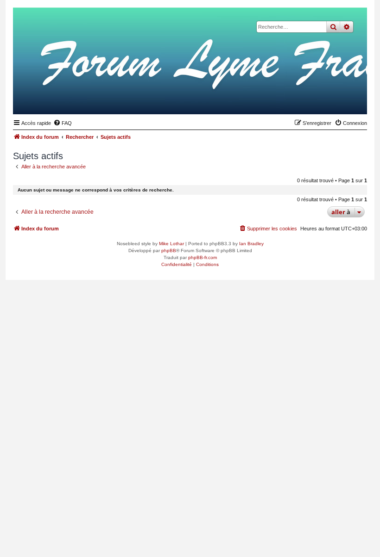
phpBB (168, 250)
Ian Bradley (251, 243)
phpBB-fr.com (202, 257)
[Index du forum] (314, 100)
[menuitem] (62, 123)
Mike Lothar (171, 243)
